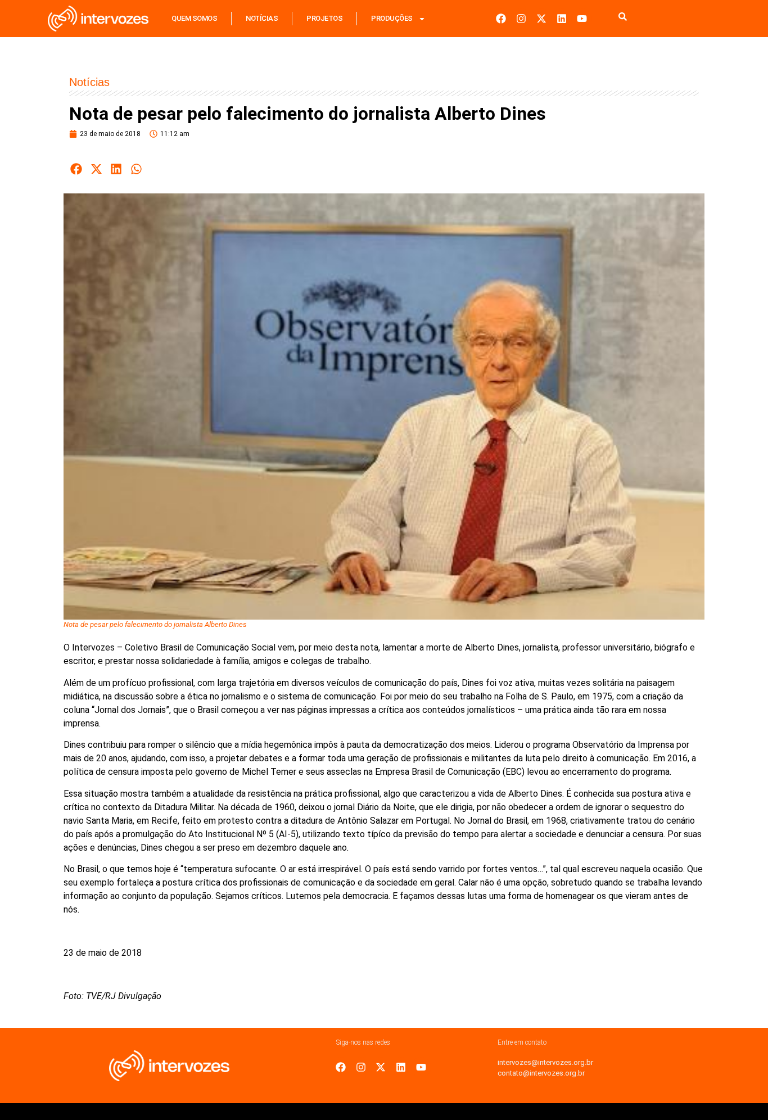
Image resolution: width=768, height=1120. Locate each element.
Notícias (262, 18)
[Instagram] (521, 18)
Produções (392, 18)
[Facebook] (501, 18)
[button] (76, 169)
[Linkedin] (562, 18)
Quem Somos (194, 18)
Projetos (324, 18)
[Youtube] (582, 18)
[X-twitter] (541, 18)
